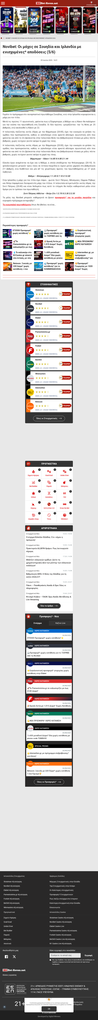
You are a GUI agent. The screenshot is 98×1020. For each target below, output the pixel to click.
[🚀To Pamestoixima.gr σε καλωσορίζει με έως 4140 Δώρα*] (7, 244)
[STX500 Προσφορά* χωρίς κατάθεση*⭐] (7, 233)
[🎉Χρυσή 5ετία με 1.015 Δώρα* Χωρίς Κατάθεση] (38, 244)
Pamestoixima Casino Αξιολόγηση (63, 931)
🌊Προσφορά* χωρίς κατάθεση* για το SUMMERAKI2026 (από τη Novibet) (53, 266)
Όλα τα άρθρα (47, 606)
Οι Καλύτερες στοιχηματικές (62, 890)
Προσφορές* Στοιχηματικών (61, 895)
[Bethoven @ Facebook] (6, 956)
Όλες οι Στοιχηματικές (47, 418)
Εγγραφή (88, 955)
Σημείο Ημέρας (10, 918)
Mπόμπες (7, 939)
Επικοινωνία (55, 907)
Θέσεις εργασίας (10, 975)
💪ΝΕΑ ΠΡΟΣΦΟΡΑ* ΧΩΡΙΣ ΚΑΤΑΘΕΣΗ (84, 242)
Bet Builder (8, 931)
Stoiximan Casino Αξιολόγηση (62, 918)
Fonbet (38, 346)
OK (49, 1009)
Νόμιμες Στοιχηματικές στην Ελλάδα (65, 882)
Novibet (38, 304)
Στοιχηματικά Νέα (32, 534)
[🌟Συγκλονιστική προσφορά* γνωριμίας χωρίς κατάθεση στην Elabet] (69, 233)
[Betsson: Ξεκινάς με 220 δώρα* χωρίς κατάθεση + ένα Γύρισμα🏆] (7, 266)
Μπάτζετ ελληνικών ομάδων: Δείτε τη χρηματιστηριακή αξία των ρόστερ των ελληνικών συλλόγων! (48, 563)
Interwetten (40, 388)
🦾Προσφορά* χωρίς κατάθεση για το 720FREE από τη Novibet (53, 233)
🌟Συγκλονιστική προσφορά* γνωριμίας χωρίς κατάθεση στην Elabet (83, 233)
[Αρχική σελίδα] (1, 38)
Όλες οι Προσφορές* (47, 782)
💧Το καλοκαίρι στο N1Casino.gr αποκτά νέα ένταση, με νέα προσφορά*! (22, 255)
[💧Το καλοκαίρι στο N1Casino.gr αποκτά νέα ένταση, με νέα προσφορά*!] (7, 255)
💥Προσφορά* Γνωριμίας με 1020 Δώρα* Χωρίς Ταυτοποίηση (84, 266)
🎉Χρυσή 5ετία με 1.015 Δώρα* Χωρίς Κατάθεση (53, 244)
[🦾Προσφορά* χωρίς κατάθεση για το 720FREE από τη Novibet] (38, 233)
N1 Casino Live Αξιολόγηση (60, 943)
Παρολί (7, 935)
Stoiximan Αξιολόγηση (13, 882)
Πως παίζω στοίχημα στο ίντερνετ (64, 899)
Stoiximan (39, 290)
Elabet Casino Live (57, 926)
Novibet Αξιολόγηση (12, 886)
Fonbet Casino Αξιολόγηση (60, 935)
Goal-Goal (8, 922)
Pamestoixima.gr (42, 332)
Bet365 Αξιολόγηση (12, 903)
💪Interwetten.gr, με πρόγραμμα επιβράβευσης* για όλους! (84, 255)
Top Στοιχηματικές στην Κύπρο (62, 886)
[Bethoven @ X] (14, 956)
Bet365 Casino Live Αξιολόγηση (62, 939)
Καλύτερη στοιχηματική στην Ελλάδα (65, 903)
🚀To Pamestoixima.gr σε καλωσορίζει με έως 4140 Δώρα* (22, 244)
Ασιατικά (7, 943)
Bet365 (38, 360)
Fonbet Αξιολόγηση (11, 899)
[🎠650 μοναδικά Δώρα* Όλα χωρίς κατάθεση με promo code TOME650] (38, 255)
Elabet (38, 318)
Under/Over (8, 926)
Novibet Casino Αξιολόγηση (61, 922)
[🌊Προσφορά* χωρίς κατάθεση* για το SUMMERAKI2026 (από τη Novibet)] (38, 266)
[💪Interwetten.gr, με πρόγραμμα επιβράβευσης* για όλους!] (69, 255)
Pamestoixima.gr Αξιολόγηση (15, 895)
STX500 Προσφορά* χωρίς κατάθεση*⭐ (22, 231)
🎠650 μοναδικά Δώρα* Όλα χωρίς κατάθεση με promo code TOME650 (53, 255)
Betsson (38, 402)
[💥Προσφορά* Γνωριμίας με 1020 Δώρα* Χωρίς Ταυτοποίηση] (69, 266)
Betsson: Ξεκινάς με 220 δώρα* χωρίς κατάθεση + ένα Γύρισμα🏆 (22, 266)
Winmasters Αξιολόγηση (13, 907)
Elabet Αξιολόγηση (11, 890)
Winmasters (40, 374)
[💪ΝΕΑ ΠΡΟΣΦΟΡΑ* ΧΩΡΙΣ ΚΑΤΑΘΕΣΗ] (69, 244)
